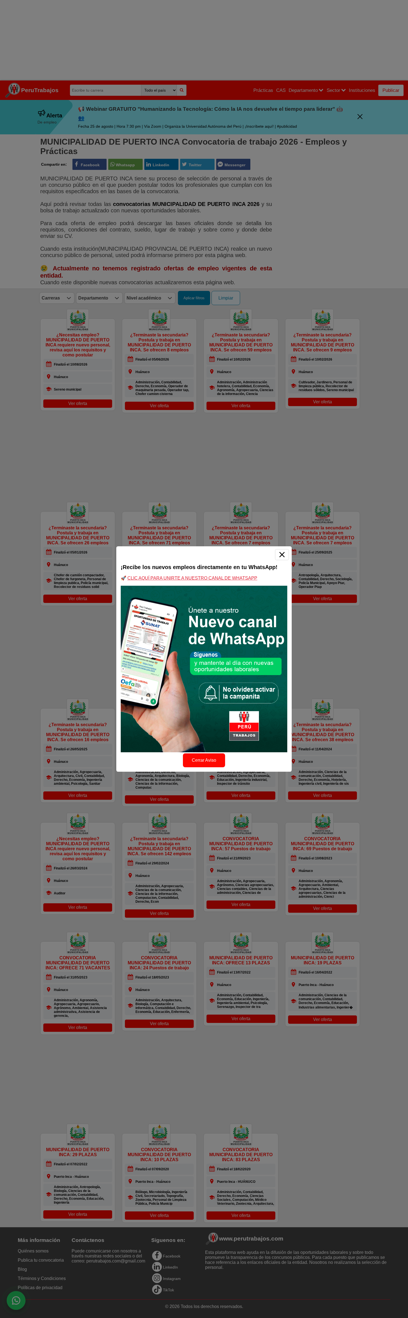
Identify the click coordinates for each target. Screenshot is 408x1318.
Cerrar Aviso (204, 760)
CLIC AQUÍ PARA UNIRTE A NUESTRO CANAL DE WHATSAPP (192, 578)
